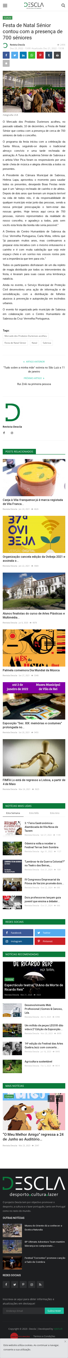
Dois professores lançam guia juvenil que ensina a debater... (43, 899)
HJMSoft (58, 1328)
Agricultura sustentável (38, 1061)
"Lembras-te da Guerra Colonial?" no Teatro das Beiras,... (45, 863)
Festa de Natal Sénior (15, 342)
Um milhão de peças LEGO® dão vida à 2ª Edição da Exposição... (44, 1027)
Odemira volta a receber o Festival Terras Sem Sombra (41, 845)
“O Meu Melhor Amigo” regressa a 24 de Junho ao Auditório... (33, 1136)
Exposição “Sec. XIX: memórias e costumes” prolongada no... (32, 725)
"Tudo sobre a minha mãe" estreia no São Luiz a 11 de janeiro (34, 369)
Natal (34, 342)
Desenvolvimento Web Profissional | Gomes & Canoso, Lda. (43, 1009)
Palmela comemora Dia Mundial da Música (31, 670)
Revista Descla (17, 44)
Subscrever (54, 1310)
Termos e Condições (44, 1336)
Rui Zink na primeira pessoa (34, 384)
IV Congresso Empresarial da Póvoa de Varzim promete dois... (44, 881)
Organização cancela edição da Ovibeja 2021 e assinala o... (34, 558)
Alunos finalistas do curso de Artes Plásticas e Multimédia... (34, 615)
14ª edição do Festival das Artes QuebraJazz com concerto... (44, 1045)
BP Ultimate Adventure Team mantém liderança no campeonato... (45, 1243)
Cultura (7, 17)
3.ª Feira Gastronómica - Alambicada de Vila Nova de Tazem (41, 827)
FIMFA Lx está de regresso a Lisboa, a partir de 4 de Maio (34, 782)
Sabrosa (47, 342)
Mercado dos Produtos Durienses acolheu (26, 335)
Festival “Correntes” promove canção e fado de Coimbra (45, 1260)
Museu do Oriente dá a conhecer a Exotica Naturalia (43, 1227)
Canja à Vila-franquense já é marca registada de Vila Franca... (33, 502)
